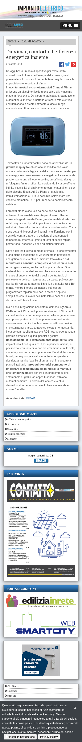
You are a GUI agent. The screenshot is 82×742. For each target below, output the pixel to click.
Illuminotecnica (16, 433)
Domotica (12, 429)
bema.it (11, 695)
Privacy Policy (49, 736)
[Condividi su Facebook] (62, 66)
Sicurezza (13, 424)
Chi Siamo (13, 686)
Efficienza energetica (19, 419)
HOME (12, 41)
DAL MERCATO (31, 41)
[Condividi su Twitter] (68, 66)
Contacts (12, 690)
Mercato (12, 438)
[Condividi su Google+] (73, 66)
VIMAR (30, 398)
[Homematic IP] (41, 646)
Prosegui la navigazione (20, 736)
